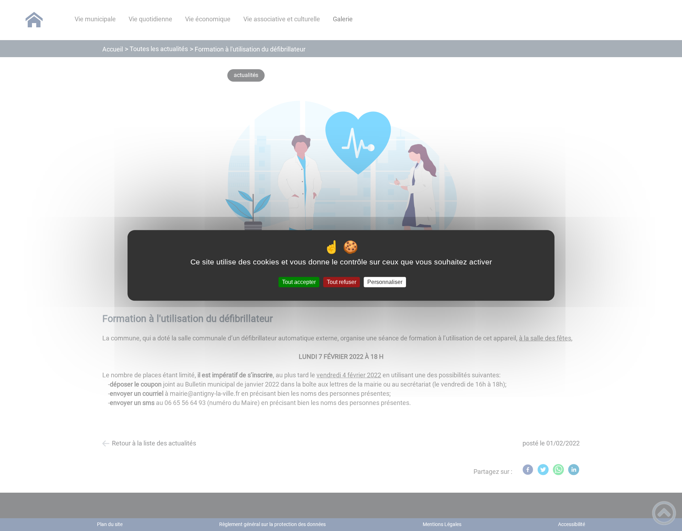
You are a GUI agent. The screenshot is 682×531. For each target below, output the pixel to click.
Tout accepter (299, 282)
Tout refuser (341, 282)
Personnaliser (384, 282)
